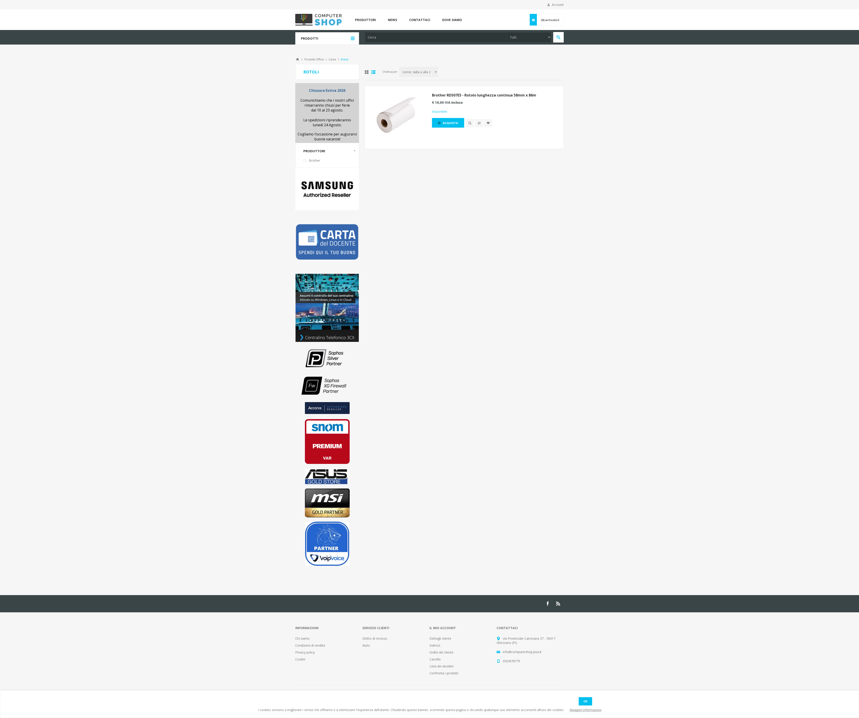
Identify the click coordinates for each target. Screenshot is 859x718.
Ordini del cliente (441, 652)
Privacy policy (305, 652)
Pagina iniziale (297, 59)
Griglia (367, 72)
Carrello (435, 659)
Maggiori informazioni (585, 710)
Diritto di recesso (374, 638)
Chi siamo (302, 638)
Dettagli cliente (440, 638)
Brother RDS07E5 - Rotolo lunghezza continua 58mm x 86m (484, 95)
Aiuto (366, 645)
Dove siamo (452, 20)
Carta (332, 59)
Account (558, 4)
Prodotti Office (314, 59)
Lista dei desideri (442, 666)
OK (585, 701)
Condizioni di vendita (310, 645)
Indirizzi (435, 645)
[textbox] (435, 37)
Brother (314, 160)
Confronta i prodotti (444, 673)
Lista (373, 72)
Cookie (300, 659)
